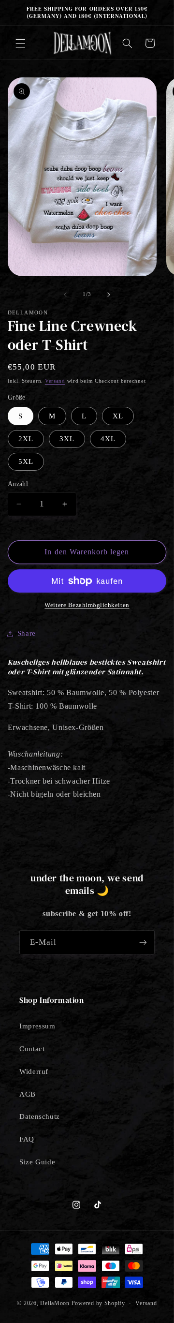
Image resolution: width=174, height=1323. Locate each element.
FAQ (26, 1139)
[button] (20, 43)
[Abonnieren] (143, 942)
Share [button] (26, 633)
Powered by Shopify (98, 1303)
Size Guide (37, 1162)
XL (118, 416)
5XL (25, 461)
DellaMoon (55, 1303)
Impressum (37, 1026)
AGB (27, 1094)
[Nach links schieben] (65, 294)
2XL (25, 439)
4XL (108, 439)
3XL (66, 439)
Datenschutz (39, 1116)
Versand (55, 381)
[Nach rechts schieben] (108, 294)
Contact (31, 1049)
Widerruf (33, 1071)
